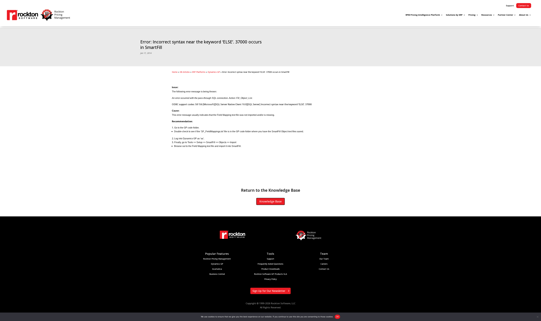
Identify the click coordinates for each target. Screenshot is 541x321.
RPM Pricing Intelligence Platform (423, 15)
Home (175, 72)
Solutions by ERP (454, 15)
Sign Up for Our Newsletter (268, 291)
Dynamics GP (214, 72)
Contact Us (523, 5)
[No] (537, 316)
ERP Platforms (198, 72)
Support (510, 5)
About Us (523, 15)
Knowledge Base (270, 201)
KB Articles (185, 72)
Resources (486, 15)
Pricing (471, 15)
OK (337, 317)
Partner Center (505, 15)
